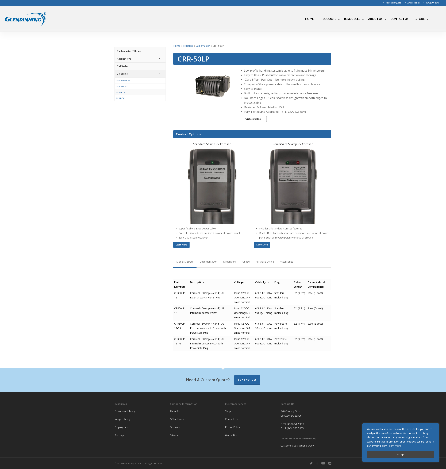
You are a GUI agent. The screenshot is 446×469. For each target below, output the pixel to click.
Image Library (122, 419)
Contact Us (231, 419)
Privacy (174, 435)
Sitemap (119, 435)
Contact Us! (247, 379)
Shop (228, 411)
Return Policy (232, 427)
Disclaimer (176, 427)
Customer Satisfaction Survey (297, 445)
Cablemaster (203, 45)
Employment (122, 427)
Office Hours (177, 419)
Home (176, 45)
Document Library (125, 411)
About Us (175, 411)
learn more (395, 445)
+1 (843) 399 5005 (293, 428)
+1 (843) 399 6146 (293, 423)
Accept (401, 454)
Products (188, 45)
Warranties (231, 435)
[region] (400, 442)
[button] (253, 119)
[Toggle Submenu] (159, 58)
